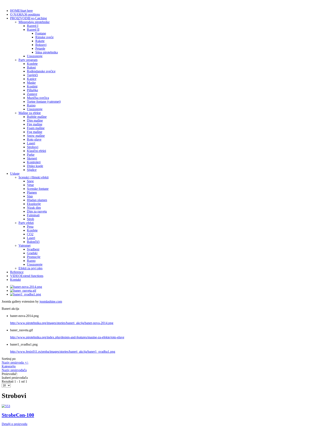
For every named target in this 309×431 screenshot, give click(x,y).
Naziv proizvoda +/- (15, 362)
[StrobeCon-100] (6, 406)
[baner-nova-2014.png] (26, 287)
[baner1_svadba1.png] (25, 294)
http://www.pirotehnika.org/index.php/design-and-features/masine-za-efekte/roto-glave (67, 337)
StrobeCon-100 (18, 415)
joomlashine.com (51, 301)
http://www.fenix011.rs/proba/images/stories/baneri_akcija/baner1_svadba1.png (62, 351)
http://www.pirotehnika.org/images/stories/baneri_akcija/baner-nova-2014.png (61, 323)
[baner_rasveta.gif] (23, 290)
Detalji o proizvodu (14, 424)
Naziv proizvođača (14, 370)
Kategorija (9, 366)
